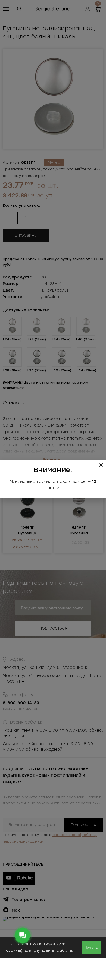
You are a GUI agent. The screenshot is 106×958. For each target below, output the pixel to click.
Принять (91, 948)
